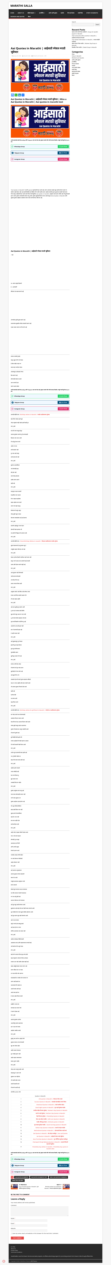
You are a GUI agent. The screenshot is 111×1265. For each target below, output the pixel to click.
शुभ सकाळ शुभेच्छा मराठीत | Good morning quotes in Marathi (50, 1125)
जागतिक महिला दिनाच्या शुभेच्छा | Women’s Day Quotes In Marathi (50, 1110)
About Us (21, 13)
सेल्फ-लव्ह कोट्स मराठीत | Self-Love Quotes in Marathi (50, 1119)
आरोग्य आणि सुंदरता (53, 13)
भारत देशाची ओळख (76, 67)
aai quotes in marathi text (39, 1177)
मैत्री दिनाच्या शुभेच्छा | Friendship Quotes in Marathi (50, 1116)
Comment (13, 1205)
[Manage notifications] (3, 1261)
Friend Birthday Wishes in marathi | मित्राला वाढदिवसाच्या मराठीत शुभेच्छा (39, 541)
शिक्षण (29, 16)
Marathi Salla (27, 56)
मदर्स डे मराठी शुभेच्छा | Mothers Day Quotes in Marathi (50, 1113)
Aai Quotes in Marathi (21, 1177)
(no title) (13, 1247)
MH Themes (34, 1261)
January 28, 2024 (17, 56)
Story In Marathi (92, 13)
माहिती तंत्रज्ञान (30, 13)
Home (12, 13)
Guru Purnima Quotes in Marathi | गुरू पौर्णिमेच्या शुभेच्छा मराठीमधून (50, 1139)
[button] (10, 10)
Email (12, 1223)
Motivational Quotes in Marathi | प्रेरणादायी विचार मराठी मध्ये (50, 1130)
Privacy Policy (14, 1250)
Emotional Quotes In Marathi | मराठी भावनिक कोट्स (50, 1104)
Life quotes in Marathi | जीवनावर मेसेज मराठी (50, 1099)
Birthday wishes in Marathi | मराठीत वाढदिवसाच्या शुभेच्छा (35, 414)
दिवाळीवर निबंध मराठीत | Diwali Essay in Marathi (84, 47)
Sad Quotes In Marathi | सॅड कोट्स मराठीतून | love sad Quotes (50, 1133)
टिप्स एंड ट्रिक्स (70, 13)
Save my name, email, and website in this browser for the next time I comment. (36, 1233)
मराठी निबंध (80, 13)
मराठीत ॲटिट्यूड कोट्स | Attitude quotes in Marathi (50, 1122)
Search (74, 22)
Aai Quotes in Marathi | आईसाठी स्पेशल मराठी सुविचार (50, 1136)
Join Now (64, 146)
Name (13, 1218)
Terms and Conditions (16, 1252)
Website (13, 1228)
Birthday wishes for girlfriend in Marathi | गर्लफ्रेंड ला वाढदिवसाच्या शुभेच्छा (39, 710)
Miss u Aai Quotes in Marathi (58, 1177)
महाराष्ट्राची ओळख (76, 71)
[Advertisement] (40, 34)
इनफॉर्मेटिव (41, 13)
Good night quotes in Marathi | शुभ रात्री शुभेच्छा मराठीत (50, 1107)
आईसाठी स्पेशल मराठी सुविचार (17, 1180)
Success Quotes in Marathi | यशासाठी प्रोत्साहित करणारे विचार (50, 1102)
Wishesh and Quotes (17, 16)
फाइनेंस (62, 13)
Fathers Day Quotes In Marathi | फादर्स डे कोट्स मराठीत (50, 1127)
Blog (73, 54)
